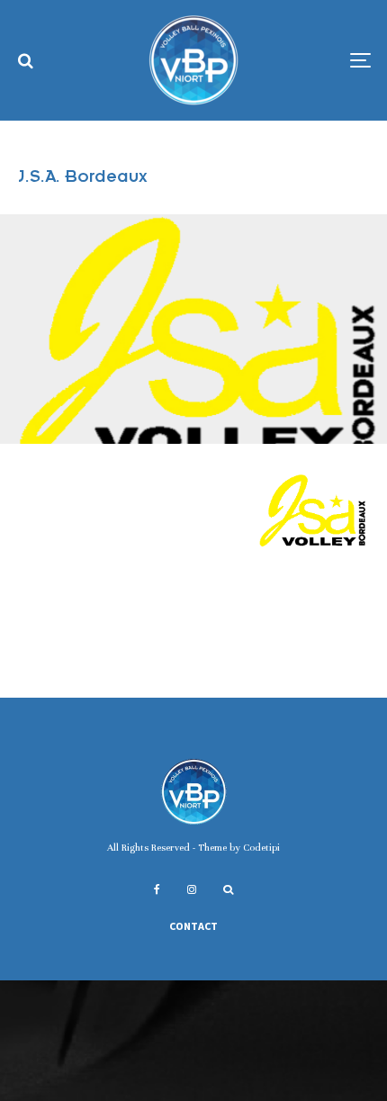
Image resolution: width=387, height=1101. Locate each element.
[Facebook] (157, 889)
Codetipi (261, 847)
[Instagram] (192, 889)
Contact (193, 926)
